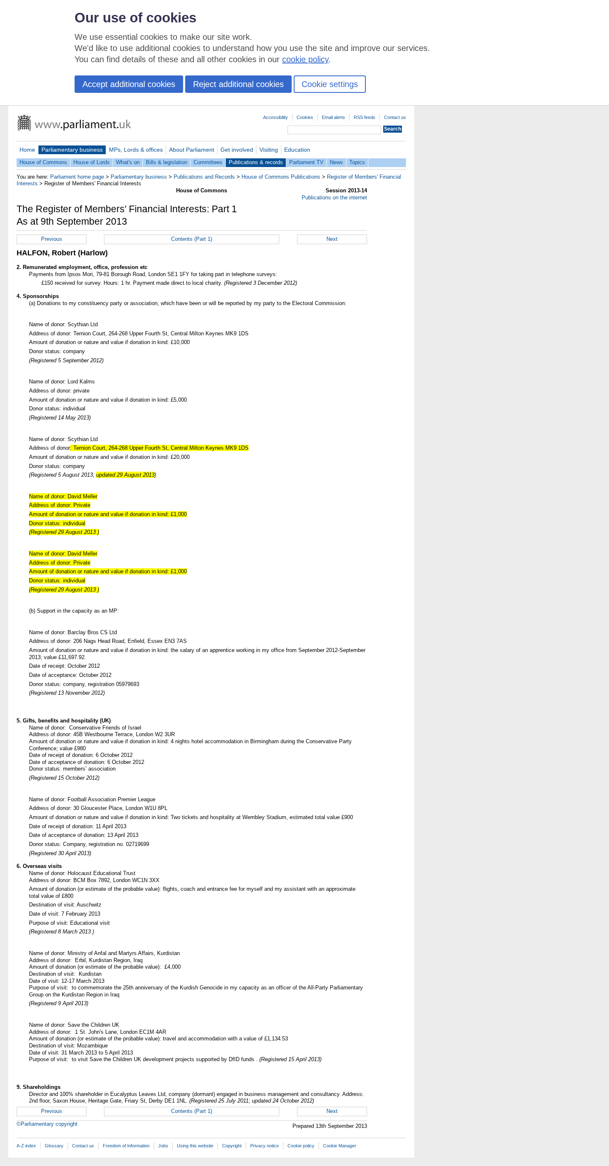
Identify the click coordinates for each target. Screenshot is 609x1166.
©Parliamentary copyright (47, 1124)
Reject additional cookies (238, 84)
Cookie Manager (339, 1145)
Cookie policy (301, 1145)
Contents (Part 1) (191, 239)
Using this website (195, 1145)
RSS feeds (364, 117)
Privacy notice (264, 1145)
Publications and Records (204, 177)
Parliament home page (77, 177)
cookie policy (305, 59)
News (336, 162)
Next (332, 239)
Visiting (268, 149)
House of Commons (43, 162)
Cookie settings (330, 84)
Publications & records (256, 162)
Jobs (163, 1145)
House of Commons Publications (281, 177)
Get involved (236, 149)
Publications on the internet (334, 197)
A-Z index (26, 1145)
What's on (128, 162)
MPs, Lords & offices (136, 149)
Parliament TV (306, 162)
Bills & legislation (166, 162)
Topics (357, 162)
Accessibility (275, 117)
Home (27, 149)
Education (297, 149)
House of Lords (91, 162)
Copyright (232, 1145)
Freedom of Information (126, 1145)
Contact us (395, 117)
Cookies (305, 117)
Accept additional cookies (128, 84)
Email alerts (333, 117)
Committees (207, 162)
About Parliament (191, 149)
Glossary (54, 1145)
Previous (51, 239)
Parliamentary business (72, 149)
